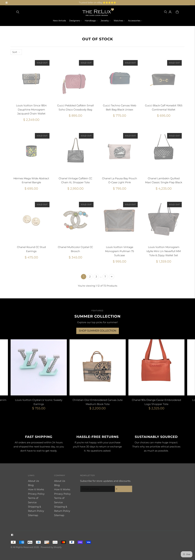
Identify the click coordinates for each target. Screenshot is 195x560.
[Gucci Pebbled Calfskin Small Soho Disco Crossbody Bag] (75, 78)
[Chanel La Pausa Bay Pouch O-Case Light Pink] (119, 151)
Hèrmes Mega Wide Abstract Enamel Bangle (31, 180)
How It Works (36, 489)
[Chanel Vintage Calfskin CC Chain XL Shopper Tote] (75, 151)
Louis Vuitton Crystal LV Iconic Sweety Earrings (38, 402)
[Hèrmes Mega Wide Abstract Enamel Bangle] (31, 151)
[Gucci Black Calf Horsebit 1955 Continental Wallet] (164, 78)
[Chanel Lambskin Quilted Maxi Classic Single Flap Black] (164, 151)
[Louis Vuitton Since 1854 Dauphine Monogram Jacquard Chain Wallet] (31, 78)
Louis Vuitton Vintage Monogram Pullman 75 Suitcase (119, 251)
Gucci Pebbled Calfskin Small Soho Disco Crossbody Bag (75, 107)
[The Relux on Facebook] (7, 3)
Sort (14, 52)
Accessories (134, 20)
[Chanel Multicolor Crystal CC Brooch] (75, 220)
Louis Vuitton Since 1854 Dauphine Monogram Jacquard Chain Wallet (31, 109)
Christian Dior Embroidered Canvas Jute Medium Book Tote (98, 402)
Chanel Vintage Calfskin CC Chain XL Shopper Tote (75, 180)
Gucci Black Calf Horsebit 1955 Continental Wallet (163, 107)
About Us (33, 481)
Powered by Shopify (51, 547)
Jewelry (105, 20)
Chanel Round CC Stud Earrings (31, 249)
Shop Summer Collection (97, 330)
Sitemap (33, 515)
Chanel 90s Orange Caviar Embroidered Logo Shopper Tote (156, 402)
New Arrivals (59, 20)
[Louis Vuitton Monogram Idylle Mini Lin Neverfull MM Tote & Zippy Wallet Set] (164, 220)
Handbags (90, 20)
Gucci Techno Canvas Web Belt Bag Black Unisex (119, 107)
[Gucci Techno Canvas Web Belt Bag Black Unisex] (119, 78)
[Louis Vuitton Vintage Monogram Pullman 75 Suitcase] (119, 220)
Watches (118, 20)
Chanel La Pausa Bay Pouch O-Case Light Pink (119, 180)
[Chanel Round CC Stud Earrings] (31, 220)
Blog (31, 485)
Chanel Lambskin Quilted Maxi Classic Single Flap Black (163, 180)
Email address (90, 486)
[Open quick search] (18, 12)
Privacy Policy (36, 493)
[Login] (170, 12)
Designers (74, 20)
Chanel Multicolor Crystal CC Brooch (75, 249)
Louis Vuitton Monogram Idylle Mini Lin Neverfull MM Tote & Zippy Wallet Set (163, 251)
